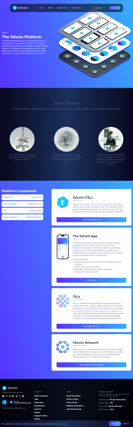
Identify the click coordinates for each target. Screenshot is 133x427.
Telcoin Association (117, 399)
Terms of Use (61, 424)
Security (37, 409)
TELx (112, 409)
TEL (111, 403)
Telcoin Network (115, 406)
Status (37, 412)
